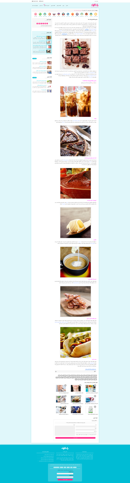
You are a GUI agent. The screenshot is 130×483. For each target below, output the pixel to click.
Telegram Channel (35, 1)
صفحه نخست (96, 1)
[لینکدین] (37, 23)
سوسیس (91, 377)
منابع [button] (95, 371)
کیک (92, 379)
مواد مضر (81, 379)
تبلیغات (71, 467)
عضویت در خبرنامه (65, 479)
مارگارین (85, 379)
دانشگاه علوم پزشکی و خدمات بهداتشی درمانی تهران (47, 457)
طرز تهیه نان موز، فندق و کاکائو (41, 36)
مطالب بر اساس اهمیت (90, 10)
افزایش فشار (88, 375)
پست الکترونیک (71, 475)
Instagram (42, 1)
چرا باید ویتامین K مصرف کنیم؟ (41, 80)
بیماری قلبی (78, 375)
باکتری (84, 375)
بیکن (81, 375)
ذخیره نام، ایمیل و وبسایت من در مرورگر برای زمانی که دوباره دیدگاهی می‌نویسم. (86, 434)
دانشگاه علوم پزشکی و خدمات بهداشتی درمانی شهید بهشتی (46, 461)
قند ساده (65, 377)
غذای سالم (76, 377)
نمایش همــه (34, 58)
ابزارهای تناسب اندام (35, 5)
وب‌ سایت (95, 431)
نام (95, 424)
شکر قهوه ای (87, 377)
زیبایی (63, 5)
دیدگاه (74, 424)
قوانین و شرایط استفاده (56, 467)
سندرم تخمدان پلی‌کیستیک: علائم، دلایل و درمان (91, 403)
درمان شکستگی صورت (42, 41)
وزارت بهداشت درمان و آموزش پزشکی (49, 454)
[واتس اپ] (47, 23)
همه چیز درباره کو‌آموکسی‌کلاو (41, 85)
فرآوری (73, 377)
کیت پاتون (95, 379)
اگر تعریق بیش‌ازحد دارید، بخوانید (41, 70)
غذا (79, 377)
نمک (78, 379)
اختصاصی (84, 10)
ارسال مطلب (74, 467)
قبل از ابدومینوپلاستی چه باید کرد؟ (63, 392)
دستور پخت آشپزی (46, 5)
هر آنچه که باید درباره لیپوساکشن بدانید (77, 414)
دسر (61, 375)
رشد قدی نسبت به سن (42, 50)
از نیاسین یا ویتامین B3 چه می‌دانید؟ (93, 414)
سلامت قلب (94, 377)
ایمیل (95, 428)
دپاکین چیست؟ (43, 89)
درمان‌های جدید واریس (42, 66)
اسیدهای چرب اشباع (93, 375)
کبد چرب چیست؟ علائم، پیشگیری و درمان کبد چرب (38, 45)
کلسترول (57, 377)
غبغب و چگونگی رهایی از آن (79, 392)
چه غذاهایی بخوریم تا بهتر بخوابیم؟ (63, 414)
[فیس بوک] (43, 23)
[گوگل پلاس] (41, 23)
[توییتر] (39, 23)
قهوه (62, 377)
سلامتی (67, 5)
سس (59, 375)
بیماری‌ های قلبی (73, 375)
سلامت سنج (61, 467)
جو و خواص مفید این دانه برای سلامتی (78, 403)
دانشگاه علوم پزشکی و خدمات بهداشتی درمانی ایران (47, 459)
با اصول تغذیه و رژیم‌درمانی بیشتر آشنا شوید (92, 392)
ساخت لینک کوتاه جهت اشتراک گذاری (45, 25)
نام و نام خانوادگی (70, 471)
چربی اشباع (64, 375)
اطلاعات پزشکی (59, 5)
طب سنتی (41, 5)
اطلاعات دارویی (53, 5)
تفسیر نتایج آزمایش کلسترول (64, 403)
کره (59, 377)
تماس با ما (68, 467)
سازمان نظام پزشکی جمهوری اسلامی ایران (49, 456)
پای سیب (68, 375)
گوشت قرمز (88, 379)
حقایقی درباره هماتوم (43, 61)
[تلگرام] (45, 23)
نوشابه (76, 379)
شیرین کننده (82, 377)
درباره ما (65, 467)
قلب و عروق (69, 377)
